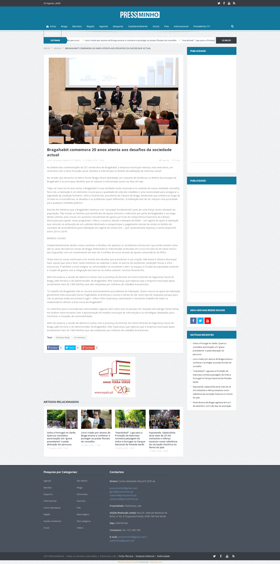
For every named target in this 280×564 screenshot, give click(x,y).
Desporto (118, 26)
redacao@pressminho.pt (123, 495)
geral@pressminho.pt (121, 491)
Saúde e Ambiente (52, 521)
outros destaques (52, 507)
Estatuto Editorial (145, 556)
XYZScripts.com (156, 562)
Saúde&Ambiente (138, 26)
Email (177, 160)
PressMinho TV (201, 26)
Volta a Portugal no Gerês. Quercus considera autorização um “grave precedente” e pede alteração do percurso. (61, 438)
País (166, 26)
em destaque (79, 337)
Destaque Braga (63, 337)
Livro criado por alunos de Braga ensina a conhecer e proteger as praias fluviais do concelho (107, 40)
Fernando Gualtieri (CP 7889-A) (67, 160)
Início (53, 26)
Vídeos (80, 527)
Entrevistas (82, 494)
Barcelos (77, 26)
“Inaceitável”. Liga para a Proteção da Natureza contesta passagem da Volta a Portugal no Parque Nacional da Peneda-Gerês (130, 438)
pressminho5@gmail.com (123, 488)
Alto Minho (82, 480)
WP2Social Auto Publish (128, 562)
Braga (64, 26)
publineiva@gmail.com (122, 540)
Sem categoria (83, 521)
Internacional (181, 26)
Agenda (103, 26)
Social (156, 26)
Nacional (81, 500)
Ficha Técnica (126, 556)
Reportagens (83, 514)
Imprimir (166, 160)
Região (90, 26)
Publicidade (163, 556)
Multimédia (52, 33)
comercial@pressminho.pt (124, 499)
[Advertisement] (211, 114)
